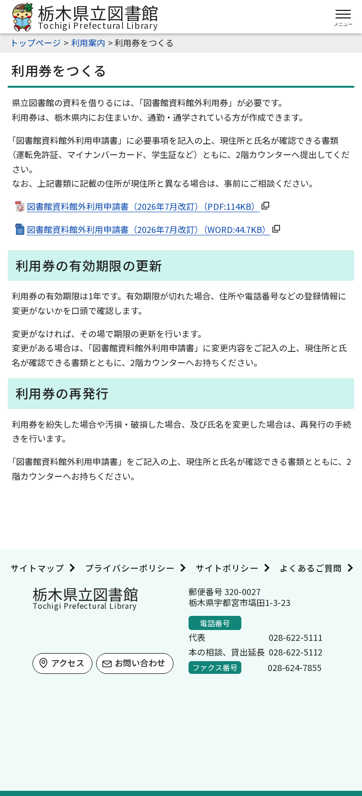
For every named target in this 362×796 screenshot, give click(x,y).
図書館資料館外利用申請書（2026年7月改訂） (143, 206)
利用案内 (88, 42)
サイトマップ (37, 568)
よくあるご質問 (311, 568)
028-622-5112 (295, 652)
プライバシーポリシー (130, 568)
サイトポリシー (227, 568)
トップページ (35, 42)
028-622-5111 (295, 637)
